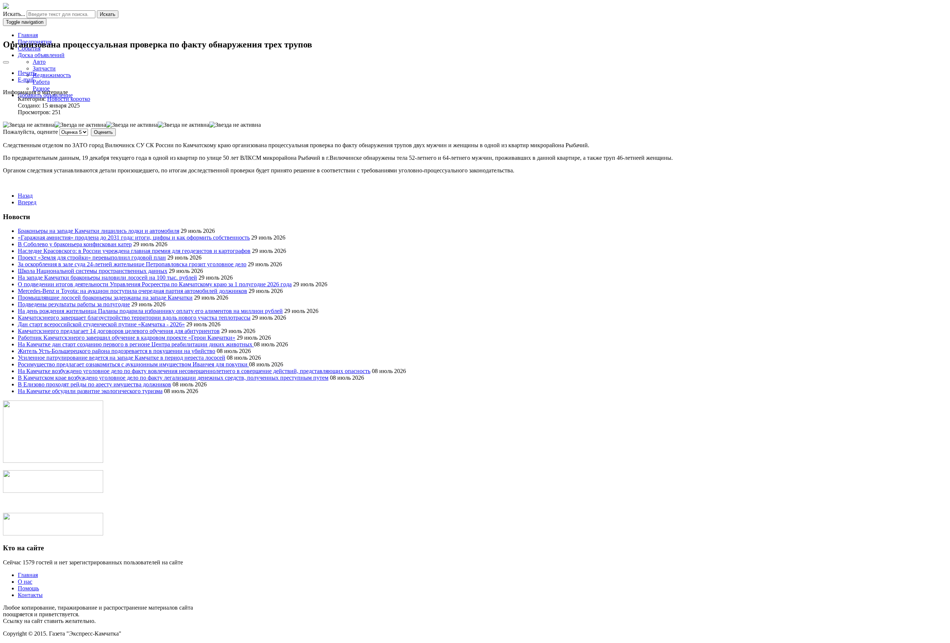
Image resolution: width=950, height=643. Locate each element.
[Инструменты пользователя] (6, 62)
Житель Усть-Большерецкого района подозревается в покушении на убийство (116, 351)
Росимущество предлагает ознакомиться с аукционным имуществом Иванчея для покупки (133, 364)
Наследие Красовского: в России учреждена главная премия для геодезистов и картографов (134, 251)
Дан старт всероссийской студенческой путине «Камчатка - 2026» (101, 324)
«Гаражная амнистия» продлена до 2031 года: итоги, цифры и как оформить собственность (134, 237)
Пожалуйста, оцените (30, 132)
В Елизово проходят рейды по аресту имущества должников (94, 384)
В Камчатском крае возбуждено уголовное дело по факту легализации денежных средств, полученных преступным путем (173, 378)
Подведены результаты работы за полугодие (74, 304)
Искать (107, 14)
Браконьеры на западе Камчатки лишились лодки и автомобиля (98, 231)
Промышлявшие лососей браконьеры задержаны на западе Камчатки (105, 297)
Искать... (14, 14)
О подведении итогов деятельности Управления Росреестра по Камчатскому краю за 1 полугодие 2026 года (155, 284)
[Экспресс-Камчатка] (6, 7)
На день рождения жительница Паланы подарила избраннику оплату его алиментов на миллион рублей (150, 311)
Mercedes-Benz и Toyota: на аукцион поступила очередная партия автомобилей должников (132, 291)
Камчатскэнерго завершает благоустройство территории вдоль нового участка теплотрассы (134, 317)
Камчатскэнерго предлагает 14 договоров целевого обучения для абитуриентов (119, 331)
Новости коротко (68, 99)
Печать (27, 73)
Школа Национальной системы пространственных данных (92, 271)
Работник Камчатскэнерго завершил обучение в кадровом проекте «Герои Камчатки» (126, 337)
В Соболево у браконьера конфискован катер (75, 244)
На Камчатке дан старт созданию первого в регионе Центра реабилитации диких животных (136, 344)
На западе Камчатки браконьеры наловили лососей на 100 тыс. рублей (107, 277)
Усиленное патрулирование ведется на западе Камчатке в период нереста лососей (121, 358)
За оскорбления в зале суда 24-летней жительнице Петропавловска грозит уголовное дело (132, 264)
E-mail (25, 79)
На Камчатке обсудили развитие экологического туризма (90, 391)
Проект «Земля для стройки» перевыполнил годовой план (92, 257)
